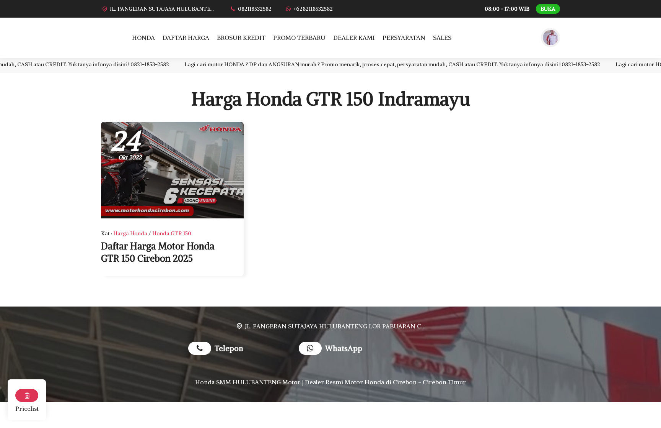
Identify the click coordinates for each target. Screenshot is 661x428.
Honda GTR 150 (171, 233)
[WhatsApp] (312, 349)
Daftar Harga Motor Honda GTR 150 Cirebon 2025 (158, 252)
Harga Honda (130, 233)
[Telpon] (201, 349)
